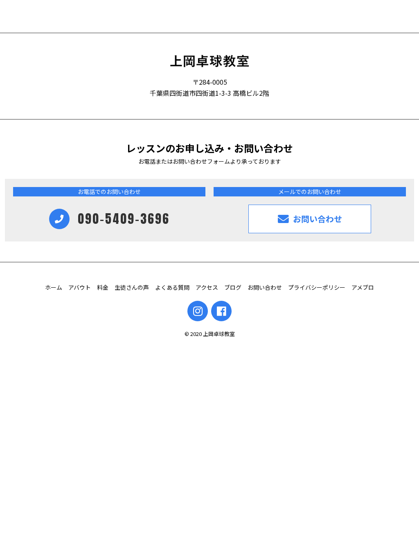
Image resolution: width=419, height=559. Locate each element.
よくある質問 (172, 287)
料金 (102, 287)
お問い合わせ (265, 287)
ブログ (232, 287)
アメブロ (362, 287)
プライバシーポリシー (316, 287)
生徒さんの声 (132, 287)
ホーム (53, 287)
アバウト (79, 287)
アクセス (207, 287)
